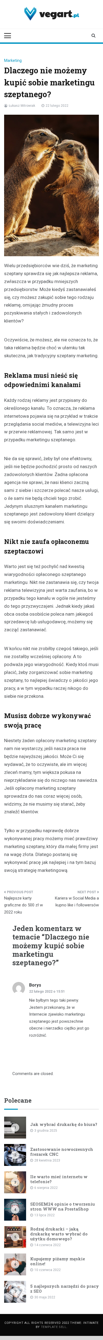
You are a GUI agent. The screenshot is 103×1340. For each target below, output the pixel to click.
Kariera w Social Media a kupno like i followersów (77, 902)
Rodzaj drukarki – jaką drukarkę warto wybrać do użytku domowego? (59, 1233)
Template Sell (53, 1327)
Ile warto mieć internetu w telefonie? (59, 1179)
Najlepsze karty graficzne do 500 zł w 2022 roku (23, 905)
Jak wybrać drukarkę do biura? (63, 1124)
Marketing (13, 60)
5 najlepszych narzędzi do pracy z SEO (64, 1288)
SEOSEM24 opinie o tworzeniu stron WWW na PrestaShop (62, 1206)
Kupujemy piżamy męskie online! (57, 1261)
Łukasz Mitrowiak (22, 106)
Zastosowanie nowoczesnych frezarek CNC (61, 1151)
